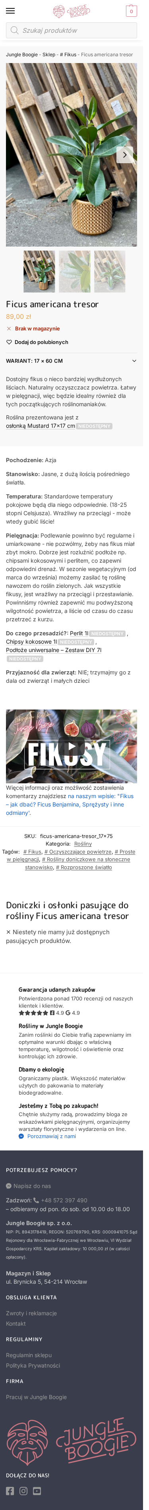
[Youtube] (37, 1491)
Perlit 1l (79, 633)
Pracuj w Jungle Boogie (36, 1396)
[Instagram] (23, 1491)
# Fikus (68, 54)
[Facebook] (10, 1491)
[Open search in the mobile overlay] (71, 30)
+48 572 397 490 (64, 1200)
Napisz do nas (32, 1185)
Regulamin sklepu (29, 1355)
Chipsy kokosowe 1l (31, 641)
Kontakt (16, 1323)
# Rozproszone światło (84, 867)
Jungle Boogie (22, 54)
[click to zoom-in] (74, 155)
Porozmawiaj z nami (51, 1136)
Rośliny (83, 843)
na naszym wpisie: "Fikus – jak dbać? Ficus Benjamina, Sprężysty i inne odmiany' (70, 804)
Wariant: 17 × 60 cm (34, 361)
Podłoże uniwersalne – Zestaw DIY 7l (53, 649)
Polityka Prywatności (33, 1365)
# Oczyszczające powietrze (78, 851)
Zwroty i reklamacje (31, 1313)
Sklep (49, 54)
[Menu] (18, 11)
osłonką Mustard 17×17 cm (40, 425)
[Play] (71, 746)
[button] (130, 11)
